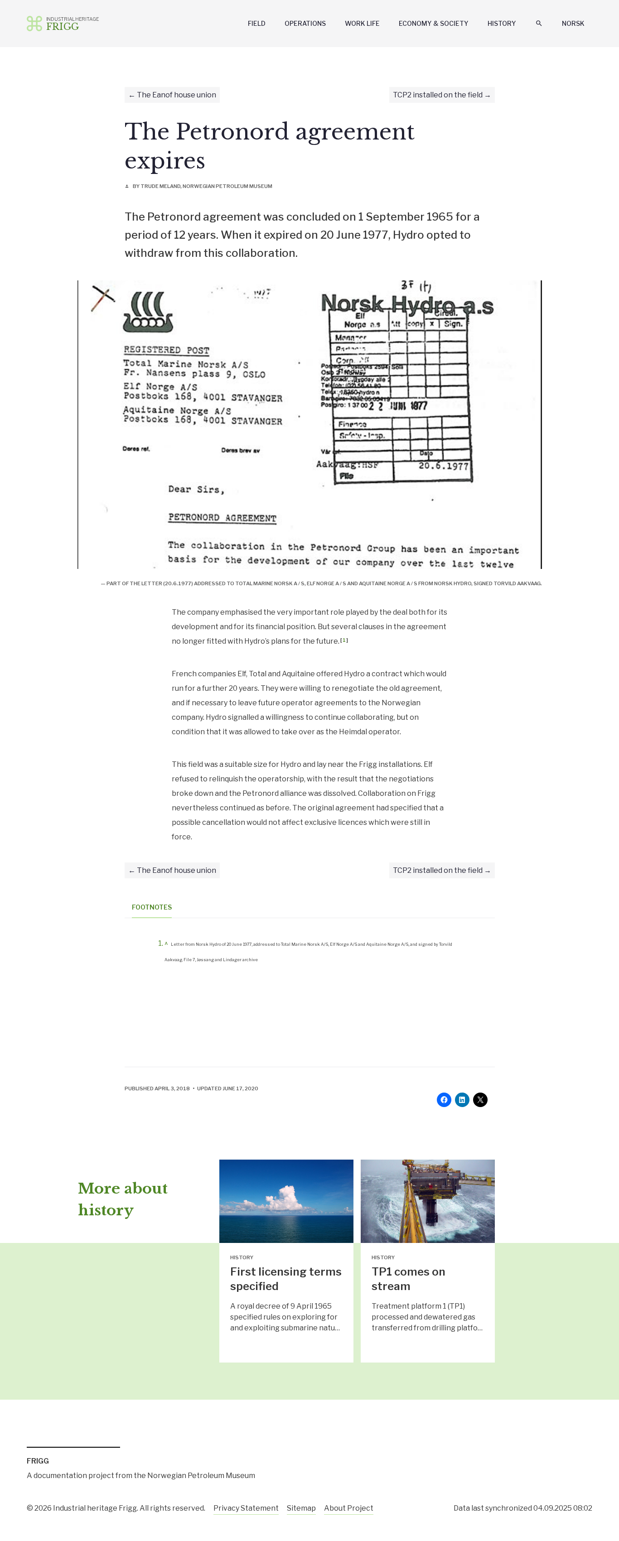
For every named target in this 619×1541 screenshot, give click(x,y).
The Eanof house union (176, 95)
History (502, 23)
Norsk (573, 23)
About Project (348, 1508)
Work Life (362, 23)
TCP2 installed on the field (438, 95)
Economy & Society (434, 23)
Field (257, 23)
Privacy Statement (246, 1508)
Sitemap (301, 1508)
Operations (305, 23)
